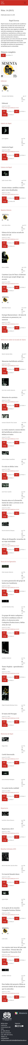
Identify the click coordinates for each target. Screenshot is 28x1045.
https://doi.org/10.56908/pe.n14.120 (10, 993)
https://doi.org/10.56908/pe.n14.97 (10, 402)
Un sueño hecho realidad (10, 788)
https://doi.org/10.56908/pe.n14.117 (10, 878)
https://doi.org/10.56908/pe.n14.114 (10, 833)
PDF (3, 55)
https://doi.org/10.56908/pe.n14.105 (10, 629)
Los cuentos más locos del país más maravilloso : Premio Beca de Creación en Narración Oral (14, 949)
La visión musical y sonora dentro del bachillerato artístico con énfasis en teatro (13, 432)
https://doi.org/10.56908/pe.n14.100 (10, 509)
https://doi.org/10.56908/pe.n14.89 (10, 107)
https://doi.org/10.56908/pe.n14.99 (10, 471)
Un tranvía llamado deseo (10, 874)
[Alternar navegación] (25, 2)
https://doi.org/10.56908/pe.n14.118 (10, 914)
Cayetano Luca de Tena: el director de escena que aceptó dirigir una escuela (14, 276)
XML (16, 111)
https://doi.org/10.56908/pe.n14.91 (10, 239)
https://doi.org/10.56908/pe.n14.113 (10, 792)
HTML (4, 114)
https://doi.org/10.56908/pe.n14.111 (10, 759)
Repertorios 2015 (8, 829)
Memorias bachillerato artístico (12, 361)
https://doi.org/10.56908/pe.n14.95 (10, 365)
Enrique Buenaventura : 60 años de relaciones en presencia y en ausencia (14, 317)
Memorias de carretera (9, 397)
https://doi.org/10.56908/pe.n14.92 (10, 283)
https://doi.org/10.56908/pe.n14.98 (10, 439)
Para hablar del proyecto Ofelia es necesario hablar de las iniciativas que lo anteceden (13, 986)
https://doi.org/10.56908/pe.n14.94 (10, 194)
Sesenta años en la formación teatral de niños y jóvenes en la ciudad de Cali (12, 502)
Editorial (5, 103)
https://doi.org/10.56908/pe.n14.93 (10, 324)
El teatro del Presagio (9, 714)
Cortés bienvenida (8, 754)
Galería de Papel (7, 147)
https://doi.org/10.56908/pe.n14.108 (10, 718)
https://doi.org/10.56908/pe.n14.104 (10, 587)
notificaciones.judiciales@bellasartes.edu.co (13, 1040)
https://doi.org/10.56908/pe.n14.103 (10, 151)
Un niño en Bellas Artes (10, 466)
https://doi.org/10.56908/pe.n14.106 (10, 673)
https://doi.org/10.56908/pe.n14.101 (10, 546)
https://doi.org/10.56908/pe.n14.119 (10, 956)
